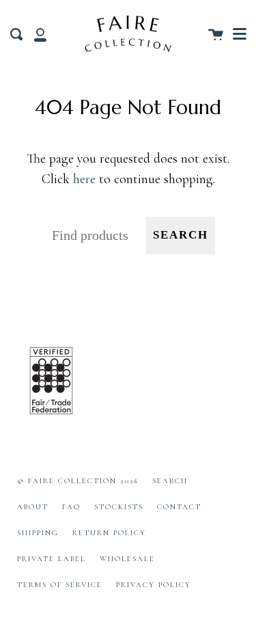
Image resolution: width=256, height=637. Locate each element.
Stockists (118, 506)
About (32, 506)
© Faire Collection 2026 (78, 480)
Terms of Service (59, 584)
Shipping (38, 532)
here (84, 179)
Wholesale (127, 558)
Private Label (51, 558)
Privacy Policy (153, 584)
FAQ (71, 506)
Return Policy (109, 532)
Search (180, 234)
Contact (179, 506)
